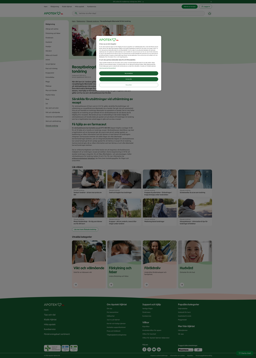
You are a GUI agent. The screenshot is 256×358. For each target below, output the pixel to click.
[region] (128, 63)
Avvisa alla (129, 79)
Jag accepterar (129, 73)
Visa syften (129, 85)
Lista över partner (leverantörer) (107, 68)
